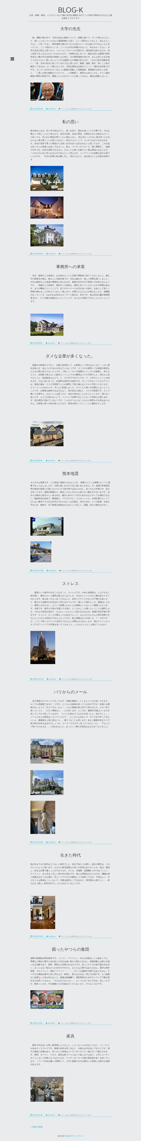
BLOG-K (70, 9)
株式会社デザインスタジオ (74, 1136)
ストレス (70, 583)
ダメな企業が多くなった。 (70, 355)
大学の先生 (70, 28)
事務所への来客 (70, 266)
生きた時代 (70, 855)
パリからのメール (70, 691)
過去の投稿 (37, 1127)
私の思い (70, 121)
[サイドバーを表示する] (12, 59)
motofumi (51, 109)
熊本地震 (70, 473)
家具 (70, 1035)
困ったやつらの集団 (70, 949)
